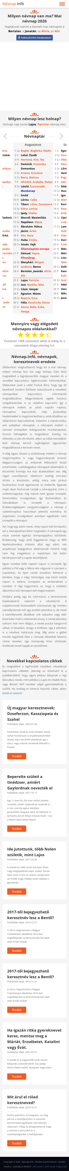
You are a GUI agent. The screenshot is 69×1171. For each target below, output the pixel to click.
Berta (24, 177)
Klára (24, 208)
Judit (6, 302)
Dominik (26, 164)
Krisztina (37, 173)
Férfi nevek (50, 1166)
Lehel (24, 155)
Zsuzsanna (45, 204)
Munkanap (28, 191)
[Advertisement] (34, 76)
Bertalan (14, 31)
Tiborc (25, 204)
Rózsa (46, 302)
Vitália (32, 213)
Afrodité (26, 182)
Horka (65, 173)
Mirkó (4, 235)
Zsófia (65, 231)
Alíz (57, 31)
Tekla (64, 262)
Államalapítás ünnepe (35, 249)
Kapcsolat (62, 1166)
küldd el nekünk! (12, 693)
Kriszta (25, 173)
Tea (42, 159)
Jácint (24, 231)
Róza (64, 164)
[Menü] (62, 4)
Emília (33, 240)
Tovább (17, 756)
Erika (41, 307)
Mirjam (39, 262)
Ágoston (26, 293)
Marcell (25, 217)
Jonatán (30, 31)
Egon (64, 150)
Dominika (39, 164)
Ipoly (24, 213)
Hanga (25, 311)
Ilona (30, 235)
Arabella (38, 182)
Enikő (64, 213)
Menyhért (27, 262)
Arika (33, 231)
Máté (64, 249)
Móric (64, 253)
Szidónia (26, 266)
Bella (33, 307)
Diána (65, 235)
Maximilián (39, 217)
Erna (34, 298)
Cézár (24, 289)
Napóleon (27, 222)
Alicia (45, 31)
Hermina (26, 159)
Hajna (35, 253)
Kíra (36, 159)
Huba (24, 240)
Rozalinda (34, 302)
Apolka (6, 182)
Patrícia (43, 124)
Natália (32, 284)
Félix (24, 302)
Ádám (65, 186)
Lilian (33, 204)
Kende (65, 271)
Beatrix (25, 298)
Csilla (33, 200)
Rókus (38, 226)
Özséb (33, 155)
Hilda (64, 159)
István (25, 244)
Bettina (34, 177)
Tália (41, 284)
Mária (38, 222)
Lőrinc (25, 200)
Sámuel (25, 253)
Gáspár (33, 289)
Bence (37, 266)
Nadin (47, 150)
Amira (25, 307)
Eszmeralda (37, 186)
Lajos (32, 124)
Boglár (25, 150)
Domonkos (28, 168)
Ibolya (48, 182)
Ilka (23, 235)
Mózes (37, 293)
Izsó (23, 284)
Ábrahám (27, 226)
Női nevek (38, 1166)
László (25, 186)
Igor (63, 195)
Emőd (24, 195)
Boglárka (36, 150)
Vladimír (6, 217)
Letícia (33, 208)
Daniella (7, 253)
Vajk (33, 244)
